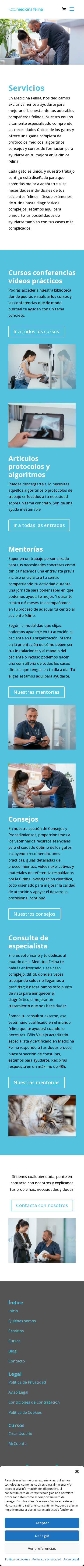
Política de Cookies (25, 1412)
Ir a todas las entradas (39, 525)
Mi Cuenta (17, 1443)
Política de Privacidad (27, 1382)
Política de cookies (17, 1559)
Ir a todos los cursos (36, 331)
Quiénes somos (22, 1320)
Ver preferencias (42, 1548)
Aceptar (42, 1522)
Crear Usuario (20, 1433)
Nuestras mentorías (37, 692)
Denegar (42, 1535)
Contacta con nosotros (42, 1205)
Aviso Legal (71, 1559)
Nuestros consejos (34, 914)
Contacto (16, 1361)
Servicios (16, 1330)
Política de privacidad (46, 1559)
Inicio (13, 1310)
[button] (77, 1471)
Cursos (14, 1340)
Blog (12, 1351)
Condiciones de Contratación (34, 1402)
